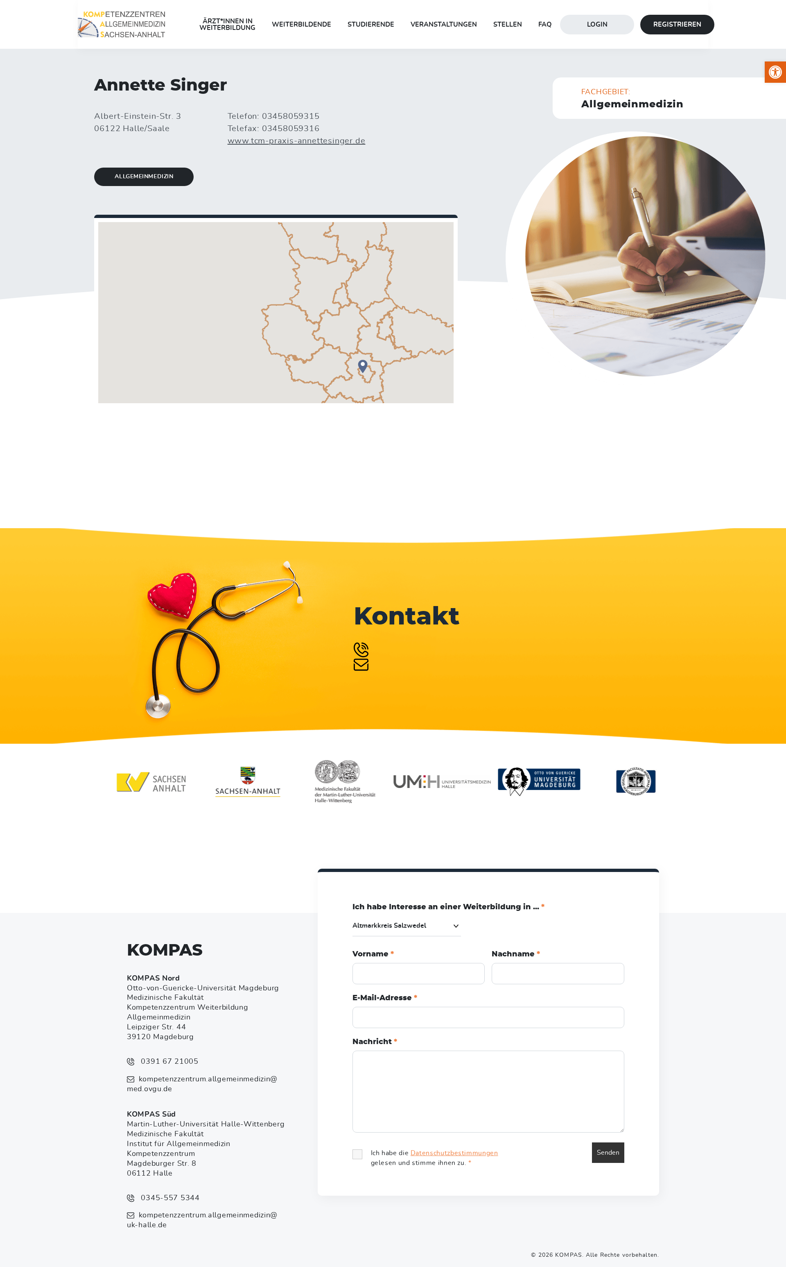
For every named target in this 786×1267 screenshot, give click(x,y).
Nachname (516, 954)
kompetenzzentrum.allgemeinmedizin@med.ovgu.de (202, 1084)
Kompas (165, 950)
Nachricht (374, 1042)
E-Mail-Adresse (384, 998)
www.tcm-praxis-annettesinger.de (297, 141)
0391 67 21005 (169, 1061)
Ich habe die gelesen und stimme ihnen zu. (434, 1158)
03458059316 (291, 129)
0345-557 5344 (169, 1198)
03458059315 (291, 116)
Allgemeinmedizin (144, 176)
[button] (775, 72)
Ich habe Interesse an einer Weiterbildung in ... (448, 907)
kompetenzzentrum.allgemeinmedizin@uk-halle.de (202, 1220)
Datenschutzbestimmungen (454, 1153)
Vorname (373, 954)
